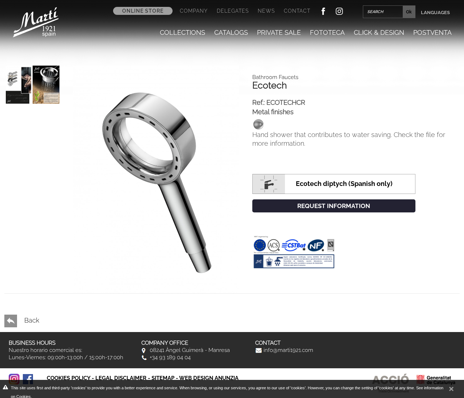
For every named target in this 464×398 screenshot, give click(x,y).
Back (30, 320)
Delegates (233, 11)
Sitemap (163, 378)
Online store (142, 11)
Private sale (279, 32)
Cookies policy (68, 378)
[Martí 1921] (36, 21)
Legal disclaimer (120, 378)
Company (194, 11)
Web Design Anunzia (209, 378)
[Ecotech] (32, 85)
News (266, 11)
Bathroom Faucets (275, 77)
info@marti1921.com (287, 350)
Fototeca (327, 32)
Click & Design (379, 32)
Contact (297, 11)
